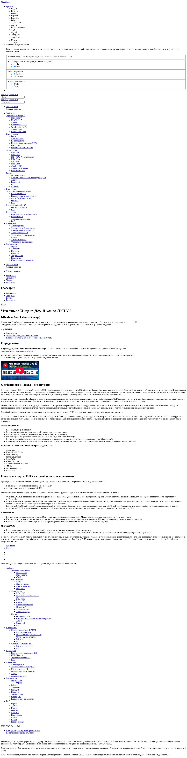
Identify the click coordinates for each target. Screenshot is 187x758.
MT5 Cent (15, 164)
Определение (12, 333)
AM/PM (19, 77)
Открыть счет (12, 107)
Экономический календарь (22, 228)
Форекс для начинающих (22, 242)
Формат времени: (15, 71)
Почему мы (16, 258)
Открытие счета (18, 175)
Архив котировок (18, 239)
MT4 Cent (15, 154)
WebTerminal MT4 (19, 125)
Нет (18, 67)
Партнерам (11, 212)
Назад (3, 304)
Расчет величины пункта (22, 148)
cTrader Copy (16, 129)
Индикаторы (16, 715)
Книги (14, 708)
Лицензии (15, 249)
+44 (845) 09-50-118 (9, 95)
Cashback (15, 187)
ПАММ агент (17, 216)
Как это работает (18, 194)
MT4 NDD (15, 152)
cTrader (14, 122)
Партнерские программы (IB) (24, 214)
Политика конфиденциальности (20, 733)
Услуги (9, 173)
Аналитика (11, 223)
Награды (15, 251)
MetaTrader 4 (16, 118)
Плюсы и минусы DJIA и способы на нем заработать (29, 338)
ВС (17, 86)
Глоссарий (15, 182)
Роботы (14, 710)
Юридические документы (22, 260)
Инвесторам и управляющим (23, 196)
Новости (15, 253)
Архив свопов (22, 609)
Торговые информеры (20, 219)
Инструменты (12, 134)
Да (17, 64)
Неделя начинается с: (17, 81)
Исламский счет (18, 171)
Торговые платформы (15, 115)
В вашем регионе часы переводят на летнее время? (30, 61)
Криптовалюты (18, 141)
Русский (9, 6)
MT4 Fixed (15, 159)
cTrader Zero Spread (19, 168)
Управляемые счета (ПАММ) (18, 191)
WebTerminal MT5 (19, 127)
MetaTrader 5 (16, 120)
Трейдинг (10, 113)
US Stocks (15, 145)
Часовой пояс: (14, 57)
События (15, 713)
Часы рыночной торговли (22, 230)
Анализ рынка (17, 226)
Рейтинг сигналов (19, 207)
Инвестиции (11, 189)
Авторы (14, 706)
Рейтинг (14, 200)
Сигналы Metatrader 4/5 (16, 205)
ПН (17, 84)
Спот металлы (17, 138)
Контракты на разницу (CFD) (24, 143)
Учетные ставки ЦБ (19, 233)
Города (14, 703)
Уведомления (17, 256)
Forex (13, 136)
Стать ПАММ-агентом (21, 198)
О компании (11, 244)
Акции (14, 180)
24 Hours (20, 74)
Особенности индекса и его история (22, 335)
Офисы (14, 246)
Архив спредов (23, 612)
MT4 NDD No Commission (22, 157)
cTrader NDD (16, 166)
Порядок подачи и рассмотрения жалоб (23, 730)
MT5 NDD (15, 161)
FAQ (13, 184)
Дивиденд (10, 546)
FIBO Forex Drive (18, 132)
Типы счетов (11, 150)
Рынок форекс (17, 722)
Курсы (14, 719)
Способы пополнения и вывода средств (28, 177)
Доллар (9, 548)
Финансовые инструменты (23, 235)
